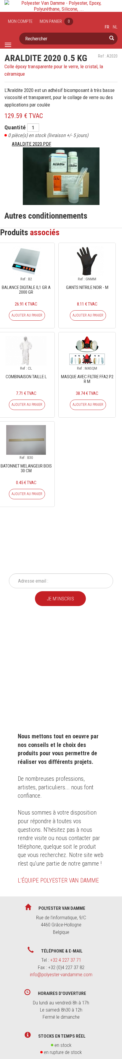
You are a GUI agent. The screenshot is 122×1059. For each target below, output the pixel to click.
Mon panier (55, 21)
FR (107, 27)
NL (115, 27)
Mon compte (20, 21)
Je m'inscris (60, 599)
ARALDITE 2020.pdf (31, 144)
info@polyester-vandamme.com (61, 974)
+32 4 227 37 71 (65, 960)
